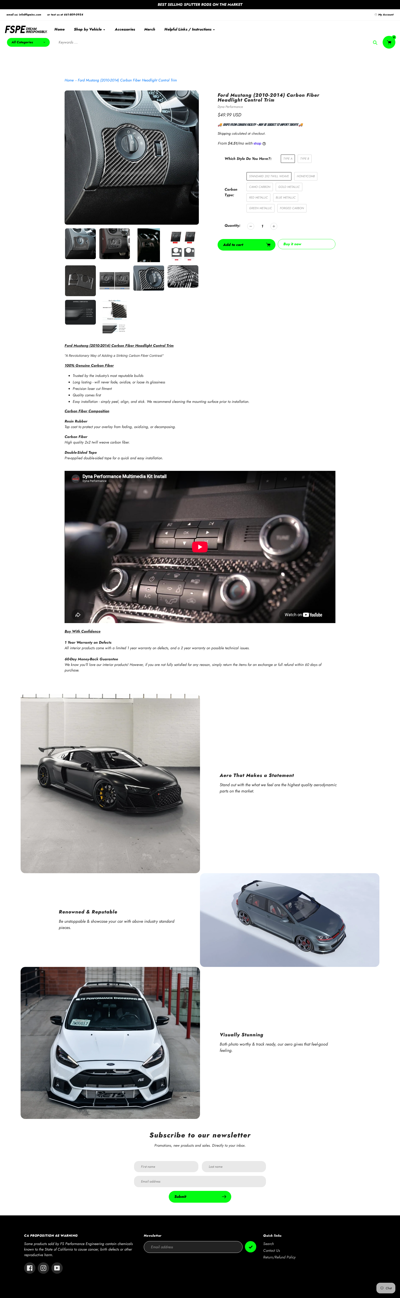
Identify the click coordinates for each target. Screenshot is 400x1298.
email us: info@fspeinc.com (23, 14)
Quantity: (232, 225)
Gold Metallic (289, 187)
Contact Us (271, 1250)
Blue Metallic (286, 197)
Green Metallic (260, 208)
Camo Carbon (259, 187)
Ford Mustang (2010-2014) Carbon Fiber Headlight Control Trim (127, 80)
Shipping (224, 133)
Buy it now (292, 244)
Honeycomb (306, 176)
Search (268, 1243)
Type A (287, 158)
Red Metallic (258, 197)
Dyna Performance (230, 106)
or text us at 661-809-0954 (65, 14)
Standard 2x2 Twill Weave (269, 176)
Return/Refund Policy (279, 1257)
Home (69, 80)
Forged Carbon (292, 208)
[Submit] (250, 1246)
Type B (304, 158)
